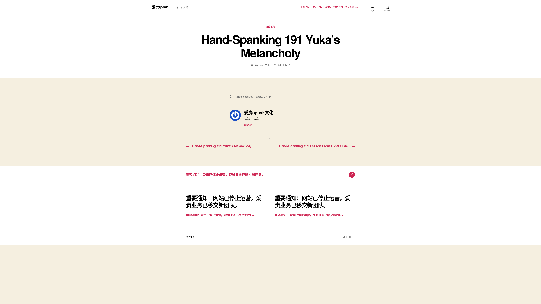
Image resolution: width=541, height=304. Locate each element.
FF (235, 96)
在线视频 (270, 26)
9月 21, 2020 (284, 65)
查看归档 (249, 124)
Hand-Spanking (244, 96)
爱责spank (160, 7)
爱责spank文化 (262, 65)
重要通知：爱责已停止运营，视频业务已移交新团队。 (329, 7)
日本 (265, 96)
